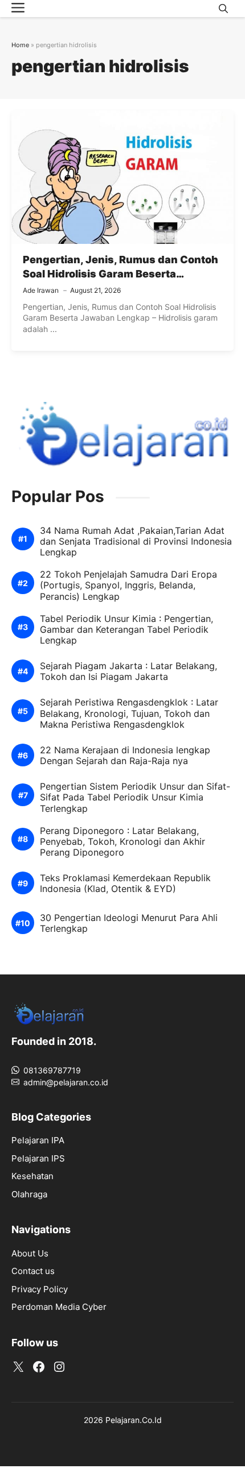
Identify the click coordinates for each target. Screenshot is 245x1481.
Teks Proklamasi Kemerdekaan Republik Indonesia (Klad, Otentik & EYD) (125, 883)
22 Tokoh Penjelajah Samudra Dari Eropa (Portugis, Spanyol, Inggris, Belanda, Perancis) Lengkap (128, 585)
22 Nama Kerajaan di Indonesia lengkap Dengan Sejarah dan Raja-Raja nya (125, 755)
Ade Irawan (41, 290)
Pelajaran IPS (38, 1158)
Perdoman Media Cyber (59, 1306)
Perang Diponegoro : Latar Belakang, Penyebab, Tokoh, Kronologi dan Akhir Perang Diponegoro (122, 841)
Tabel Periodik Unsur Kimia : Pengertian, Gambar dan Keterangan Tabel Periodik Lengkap (126, 629)
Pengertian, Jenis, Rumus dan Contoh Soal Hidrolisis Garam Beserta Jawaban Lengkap (120, 273)
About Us (29, 1253)
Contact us (33, 1271)
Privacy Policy (39, 1289)
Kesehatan (32, 1176)
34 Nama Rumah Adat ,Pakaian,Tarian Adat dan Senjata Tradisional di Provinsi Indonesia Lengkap (136, 541)
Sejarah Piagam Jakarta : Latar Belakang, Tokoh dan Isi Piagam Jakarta (128, 671)
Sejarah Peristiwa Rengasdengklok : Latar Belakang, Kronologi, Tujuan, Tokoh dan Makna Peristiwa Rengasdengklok (129, 713)
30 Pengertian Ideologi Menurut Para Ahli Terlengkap (129, 923)
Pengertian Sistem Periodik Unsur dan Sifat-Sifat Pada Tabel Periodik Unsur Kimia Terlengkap (135, 797)
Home (20, 45)
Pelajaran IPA (37, 1140)
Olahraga (29, 1194)
